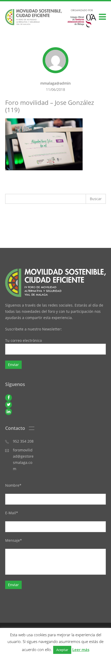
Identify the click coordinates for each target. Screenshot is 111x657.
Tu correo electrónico (23, 340)
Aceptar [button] (62, 649)
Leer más (80, 649)
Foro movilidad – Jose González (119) (49, 106)
